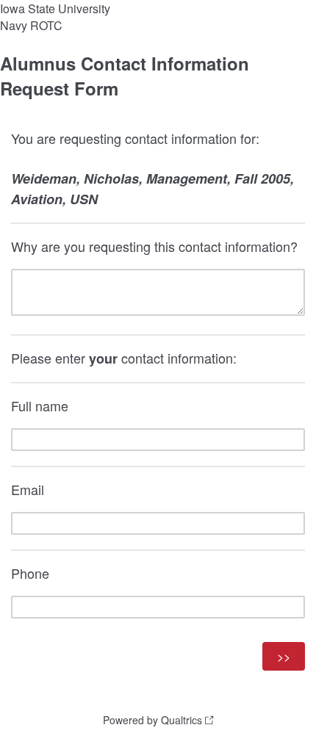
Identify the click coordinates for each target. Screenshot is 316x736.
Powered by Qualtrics (152, 719)
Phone (30, 572)
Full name (39, 405)
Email (27, 489)
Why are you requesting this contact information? (154, 246)
